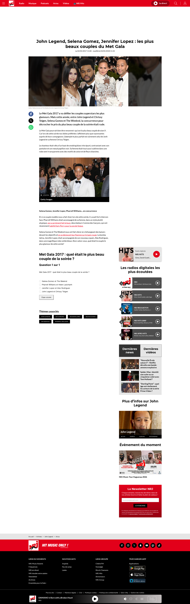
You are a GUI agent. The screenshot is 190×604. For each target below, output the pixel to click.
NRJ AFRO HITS (140, 333)
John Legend (127, 431)
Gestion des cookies (137, 593)
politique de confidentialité (146, 514)
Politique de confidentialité (108, 593)
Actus (55, 3)
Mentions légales (70, 593)
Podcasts (45, 3)
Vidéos (66, 3)
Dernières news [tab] (129, 350)
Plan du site (50, 593)
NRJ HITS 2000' (140, 320)
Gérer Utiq (124, 593)
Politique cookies (91, 593)
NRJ (135, 282)
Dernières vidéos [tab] (151, 350)
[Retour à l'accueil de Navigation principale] (11, 3)
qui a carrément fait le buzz (59, 223)
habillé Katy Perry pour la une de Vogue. (66, 226)
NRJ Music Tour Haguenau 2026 (133, 477)
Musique (32, 3)
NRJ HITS (139, 254)
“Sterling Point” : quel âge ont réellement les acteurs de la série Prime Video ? (149, 387)
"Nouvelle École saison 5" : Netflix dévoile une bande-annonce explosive (148, 364)
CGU (80, 593)
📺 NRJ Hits (79, 3)
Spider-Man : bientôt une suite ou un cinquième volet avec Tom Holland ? (149, 375)
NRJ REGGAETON (141, 308)
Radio (21, 3)
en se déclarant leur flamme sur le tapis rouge (77, 235)
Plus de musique (152, 598)
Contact (59, 593)
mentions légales (133, 514)
